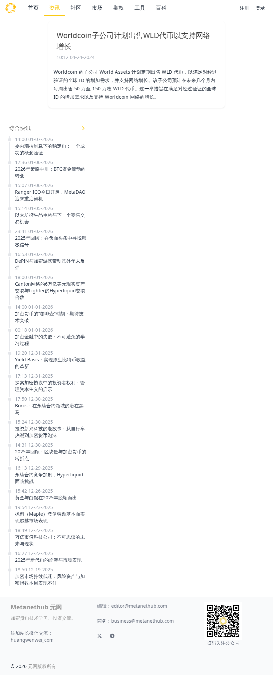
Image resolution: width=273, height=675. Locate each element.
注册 (244, 8)
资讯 (54, 7)
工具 (140, 7)
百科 (161, 7)
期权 (118, 7)
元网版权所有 (42, 666)
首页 (33, 7)
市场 (97, 7)
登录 (260, 8)
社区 (76, 7)
